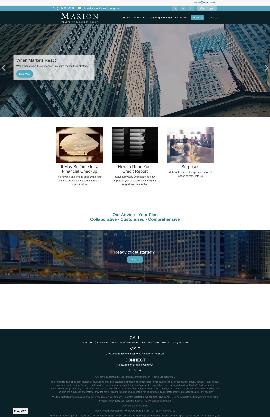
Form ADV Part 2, (134, 410)
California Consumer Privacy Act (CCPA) (156, 396)
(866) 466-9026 (129, 342)
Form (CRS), (151, 410)
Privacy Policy (167, 410)
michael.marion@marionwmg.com (101, 8)
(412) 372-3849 (65, 8)
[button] (126, 17)
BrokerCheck (167, 376)
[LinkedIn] (183, 8)
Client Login (207, 8)
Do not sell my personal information (151, 400)
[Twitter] (175, 8)
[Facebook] (190, 8)
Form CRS (20, 411)
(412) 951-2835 (157, 342)
